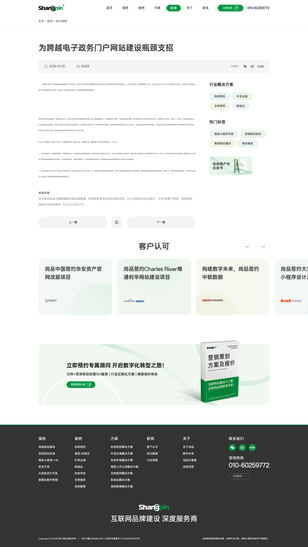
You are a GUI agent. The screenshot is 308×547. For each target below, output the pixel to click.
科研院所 (219, 96)
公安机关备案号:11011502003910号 (122, 538)
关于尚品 (188, 447)
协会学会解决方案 (122, 460)
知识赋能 (61, 21)
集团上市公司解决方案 (124, 467)
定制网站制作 (253, 134)
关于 (189, 8)
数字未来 (188, 453)
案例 (141, 8)
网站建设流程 (217, 538)
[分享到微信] (245, 66)
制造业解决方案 (120, 480)
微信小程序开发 (224, 134)
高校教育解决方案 (122, 486)
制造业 (241, 106)
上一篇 (73, 222)
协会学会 (80, 473)
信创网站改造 (46, 453)
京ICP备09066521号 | (92, 538)
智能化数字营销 (48, 480)
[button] (247, 247)
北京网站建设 (82, 90)
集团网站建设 (222, 143)
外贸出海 (242, 96)
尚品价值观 (190, 460)
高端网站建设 (46, 447)
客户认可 (152, 447)
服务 (125, 8)
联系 (205, 8)
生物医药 (219, 106)
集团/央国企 (82, 453)
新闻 (173, 8)
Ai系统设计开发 (48, 473)
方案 (157, 8)
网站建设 (56, 84)
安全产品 (44, 467)
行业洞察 (152, 460)
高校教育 (80, 486)
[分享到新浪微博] (252, 66)
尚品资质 (188, 467)
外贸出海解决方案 (122, 453)
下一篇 (161, 222)
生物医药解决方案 (122, 473)
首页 (109, 8)
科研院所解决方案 (122, 447)
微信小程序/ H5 (48, 460)
